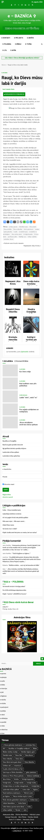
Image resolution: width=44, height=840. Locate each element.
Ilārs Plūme (22, 817)
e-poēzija (3, 711)
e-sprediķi (3, 722)
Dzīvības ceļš (7, 765)
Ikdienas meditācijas (33, 776)
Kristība (16, 779)
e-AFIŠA (13, 50)
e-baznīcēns (7, 469)
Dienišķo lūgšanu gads (28, 752)
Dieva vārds (19, 759)
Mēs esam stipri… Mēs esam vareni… (14, 521)
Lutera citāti (26, 789)
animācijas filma (31, 745)
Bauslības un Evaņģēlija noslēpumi (19, 748)
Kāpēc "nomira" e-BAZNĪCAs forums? (14, 594)
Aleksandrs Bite (8, 814)
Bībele (35, 748)
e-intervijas (3, 688)
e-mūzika (3, 703)
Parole (5, 477)
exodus (37, 229)
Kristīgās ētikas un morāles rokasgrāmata (15, 786)
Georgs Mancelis (11, 817)
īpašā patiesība (8, 232)
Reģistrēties (7, 494)
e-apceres (4, 72)
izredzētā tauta (23, 232)
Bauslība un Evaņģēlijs (9, 441)
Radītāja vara (22, 237)
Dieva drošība (8, 229)
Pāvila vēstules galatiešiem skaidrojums (15, 800)
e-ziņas (2, 733)
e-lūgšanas (3, 696)
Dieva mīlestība (17, 229)
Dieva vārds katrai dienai (21, 602)
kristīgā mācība (19, 783)
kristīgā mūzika (31, 783)
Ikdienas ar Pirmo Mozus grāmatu (13, 776)
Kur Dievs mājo (10, 370)
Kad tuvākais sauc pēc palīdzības (10, 383)
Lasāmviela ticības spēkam (11, 452)
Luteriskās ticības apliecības (11, 456)
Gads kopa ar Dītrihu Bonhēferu (13, 772)
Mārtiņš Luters (28, 793)
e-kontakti (6, 38)
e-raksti (2, 715)
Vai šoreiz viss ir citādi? (10, 529)
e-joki (2, 692)
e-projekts (18, 38)
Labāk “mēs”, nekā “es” (10, 396)
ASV (4, 748)
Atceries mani (9, 484)
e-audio (2, 681)
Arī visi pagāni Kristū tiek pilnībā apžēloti (15, 517)
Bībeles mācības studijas (10, 752)
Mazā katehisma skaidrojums (12, 793)
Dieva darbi (32, 227)
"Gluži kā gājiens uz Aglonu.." (21, 553)
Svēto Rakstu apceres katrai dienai (13, 807)
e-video (2, 726)
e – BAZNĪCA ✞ (22, 16)
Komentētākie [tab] (22, 361)
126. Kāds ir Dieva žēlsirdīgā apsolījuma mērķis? (22, 58)
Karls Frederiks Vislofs (9, 89)
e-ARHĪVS (30, 38)
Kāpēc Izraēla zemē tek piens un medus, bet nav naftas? (20, 532)
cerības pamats (13, 227)
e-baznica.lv (17, 765)
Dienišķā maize (23, 227)
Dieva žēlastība (29, 762)
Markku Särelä (33, 817)
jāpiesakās (24, 352)
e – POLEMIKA (16, 581)
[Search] (41, 44)
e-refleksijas (23, 395)
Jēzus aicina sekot (16, 234)
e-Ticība (28, 44)
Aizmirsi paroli (8, 497)
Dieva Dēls (18, 755)
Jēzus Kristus (7, 779)
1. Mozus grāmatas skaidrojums (12, 745)
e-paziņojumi (4, 707)
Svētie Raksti (22, 803)
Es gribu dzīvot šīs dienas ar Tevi (13, 769)
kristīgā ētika (35, 786)
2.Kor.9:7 (5, 607)
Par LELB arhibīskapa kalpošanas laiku (14, 590)
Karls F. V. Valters (15, 819)
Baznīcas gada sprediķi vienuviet (13, 445)
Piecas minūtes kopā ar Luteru (22, 796)
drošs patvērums (28, 229)
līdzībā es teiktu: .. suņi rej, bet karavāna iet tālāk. (24, 565)
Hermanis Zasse (28, 819)
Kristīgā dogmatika (28, 779)
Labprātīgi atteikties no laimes (12, 514)
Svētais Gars (34, 800)
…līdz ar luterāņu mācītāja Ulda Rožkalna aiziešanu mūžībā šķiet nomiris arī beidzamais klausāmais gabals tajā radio (21, 571)
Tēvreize (17, 810)
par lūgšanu (6, 796)
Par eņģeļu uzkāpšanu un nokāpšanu (10, 409)
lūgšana (35, 789)
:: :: (17, 831)
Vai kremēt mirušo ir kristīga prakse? (14, 586)
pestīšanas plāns (12, 237)
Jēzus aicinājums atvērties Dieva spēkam (10, 422)
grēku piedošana (31, 772)
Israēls (15, 232)
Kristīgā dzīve (7, 783)
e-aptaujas (3, 677)
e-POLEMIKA (7, 44)
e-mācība (3, 700)
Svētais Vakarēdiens (9, 803)
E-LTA (5, 50)
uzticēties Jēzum (8, 239)
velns (25, 810)
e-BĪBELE (18, 44)
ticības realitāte (32, 237)
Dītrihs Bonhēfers (21, 814)
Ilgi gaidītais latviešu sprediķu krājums (14, 448)
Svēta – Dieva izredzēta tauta (12, 510)
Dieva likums (29, 755)
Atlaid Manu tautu (8, 525)
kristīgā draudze (28, 234)
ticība (29, 807)
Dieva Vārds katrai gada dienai (12, 762)
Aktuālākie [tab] (8, 361)
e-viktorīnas (3, 729)
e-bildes (2, 685)
